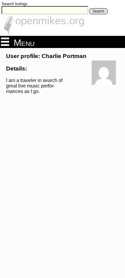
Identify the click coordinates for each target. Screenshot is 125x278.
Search (98, 11)
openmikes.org (49, 20)
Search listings (15, 4)
